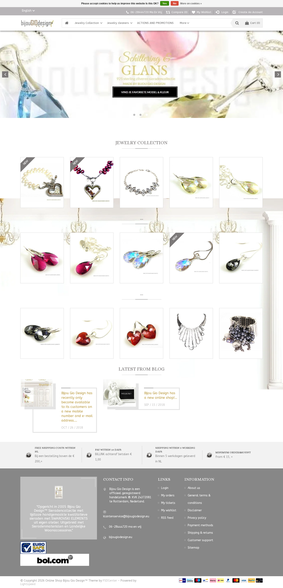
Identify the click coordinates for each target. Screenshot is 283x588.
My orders (167, 495)
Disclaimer (195, 510)
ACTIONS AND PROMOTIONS (155, 22)
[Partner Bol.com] (54, 559)
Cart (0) (255, 22)
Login (164, 488)
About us (194, 488)
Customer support (200, 540)
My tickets (168, 503)
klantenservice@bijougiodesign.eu (126, 516)
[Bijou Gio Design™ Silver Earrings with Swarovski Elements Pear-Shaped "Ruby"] (42, 258)
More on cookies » (191, 3)
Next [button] (278, 74)
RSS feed (167, 518)
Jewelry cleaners (118, 22)
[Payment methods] (182, 580)
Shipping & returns (200, 533)
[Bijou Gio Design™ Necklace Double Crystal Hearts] (141, 182)
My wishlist (168, 510)
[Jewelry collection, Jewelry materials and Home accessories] (37, 23)
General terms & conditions (199, 499)
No (174, 3)
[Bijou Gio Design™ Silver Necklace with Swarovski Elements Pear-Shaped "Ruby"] (91, 258)
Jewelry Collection (87, 22)
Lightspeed (27, 584)
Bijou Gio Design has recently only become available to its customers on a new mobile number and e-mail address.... (77, 406)
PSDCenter (110, 580)
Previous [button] (5, 74)
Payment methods (200, 525)
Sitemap (193, 547)
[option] (141, 74)
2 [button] (140, 115)
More (183, 22)
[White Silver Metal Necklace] (191, 333)
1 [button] (134, 115)
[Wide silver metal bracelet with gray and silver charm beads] (240, 333)
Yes (164, 3)
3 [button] (147, 115)
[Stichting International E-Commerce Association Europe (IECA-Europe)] (33, 547)
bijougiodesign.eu (120, 537)
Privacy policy (197, 518)
